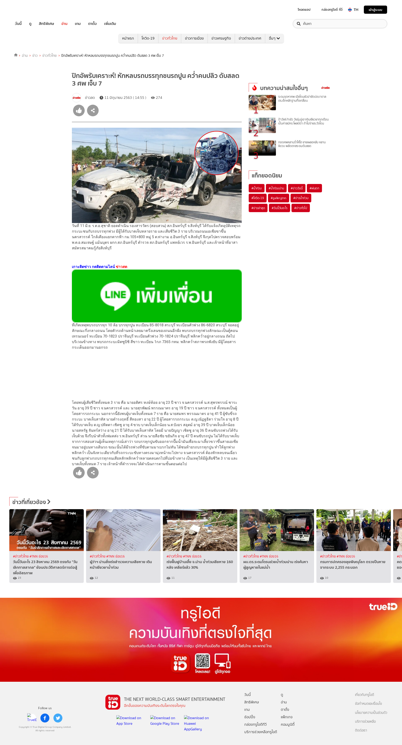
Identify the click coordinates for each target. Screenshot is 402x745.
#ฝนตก (314, 188)
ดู (30, 24)
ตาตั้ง (92, 24)
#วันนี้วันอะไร (279, 208)
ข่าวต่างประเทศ (250, 38)
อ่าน (64, 24)
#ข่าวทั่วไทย (21, 556)
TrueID (29, 10)
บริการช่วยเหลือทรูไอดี (260, 732)
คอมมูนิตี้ (288, 724)
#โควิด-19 (257, 198)
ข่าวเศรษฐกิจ (221, 38)
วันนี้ (18, 24)
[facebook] (45, 718)
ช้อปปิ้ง (249, 717)
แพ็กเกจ (287, 717)
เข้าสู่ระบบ (375, 9)
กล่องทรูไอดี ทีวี (332, 9)
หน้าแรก (128, 38)
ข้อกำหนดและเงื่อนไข (368, 703)
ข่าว (35, 55)
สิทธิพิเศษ (46, 24)
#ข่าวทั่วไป (300, 208)
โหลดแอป (304, 9)
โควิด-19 (148, 38)
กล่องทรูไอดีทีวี (255, 724)
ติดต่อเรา (361, 730)
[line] (32, 718)
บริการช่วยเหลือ (365, 721)
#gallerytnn (278, 198)
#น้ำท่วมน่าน (276, 188)
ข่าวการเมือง (194, 38)
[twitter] (58, 718)
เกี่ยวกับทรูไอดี (364, 694)
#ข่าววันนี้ (297, 188)
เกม (78, 24)
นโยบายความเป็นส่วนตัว (371, 712)
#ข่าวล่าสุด (258, 208)
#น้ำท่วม (256, 188)
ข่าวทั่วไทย (169, 38)
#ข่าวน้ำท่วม (300, 198)
